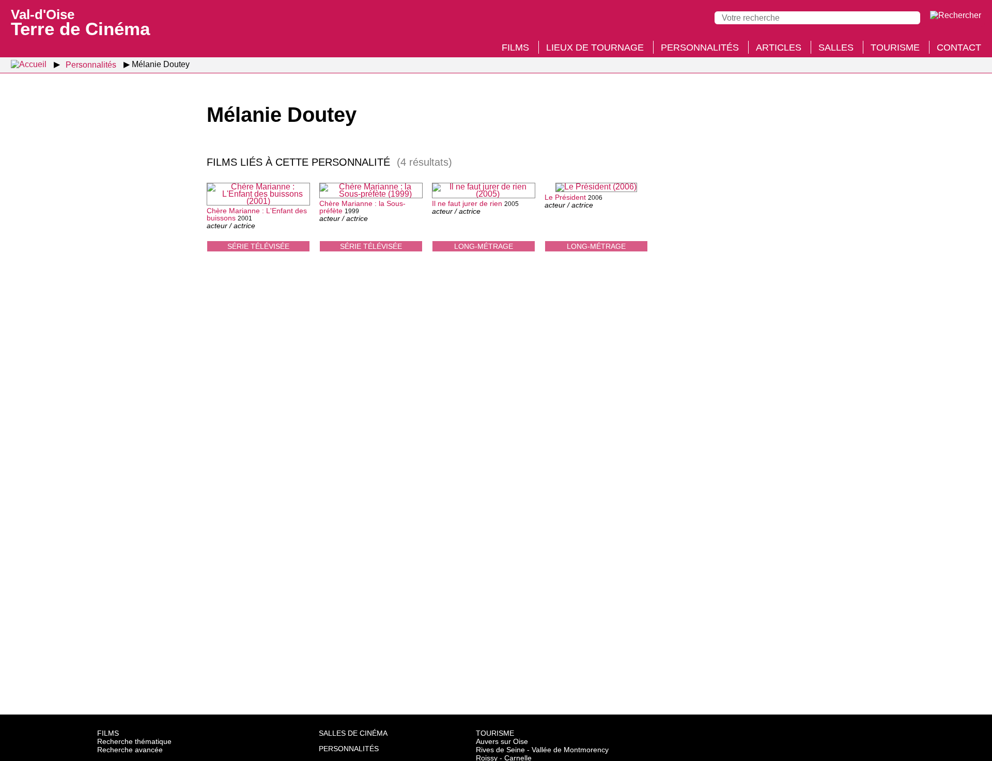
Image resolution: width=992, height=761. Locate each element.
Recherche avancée (130, 750)
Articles (778, 47)
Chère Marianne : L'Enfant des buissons (257, 214)
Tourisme (895, 47)
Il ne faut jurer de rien (467, 203)
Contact (959, 47)
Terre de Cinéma (80, 21)
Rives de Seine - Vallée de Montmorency (542, 750)
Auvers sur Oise (502, 741)
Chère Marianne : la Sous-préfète (362, 207)
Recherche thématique (134, 741)
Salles (836, 47)
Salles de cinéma (353, 733)
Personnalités (700, 47)
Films (515, 47)
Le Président (565, 197)
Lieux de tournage (595, 47)
